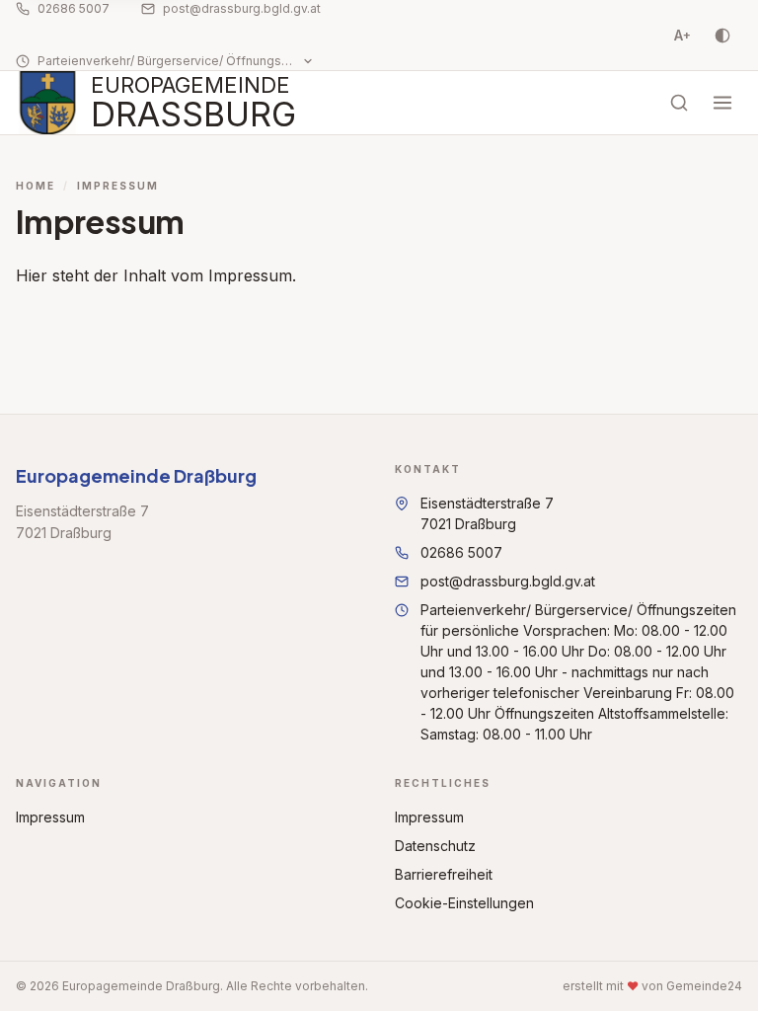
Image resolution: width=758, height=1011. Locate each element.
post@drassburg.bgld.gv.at (242, 8)
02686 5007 (74, 8)
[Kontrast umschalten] (722, 35)
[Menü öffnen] (722, 102)
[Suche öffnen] (679, 102)
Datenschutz (435, 845)
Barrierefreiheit (444, 874)
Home (35, 186)
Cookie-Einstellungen (464, 902)
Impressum (50, 817)
